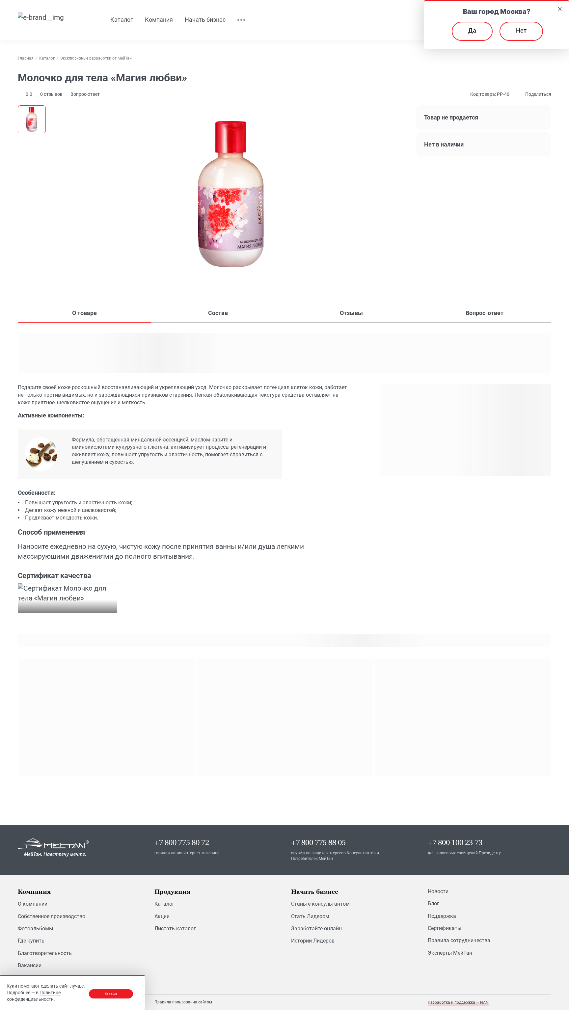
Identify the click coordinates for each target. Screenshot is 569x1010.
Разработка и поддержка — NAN (458, 1002)
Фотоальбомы (35, 928)
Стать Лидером (310, 916)
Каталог (164, 904)
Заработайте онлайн (316, 928)
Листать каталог (175, 928)
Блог (433, 903)
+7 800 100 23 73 (455, 842)
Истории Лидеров (313, 941)
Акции (162, 916)
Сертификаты (444, 928)
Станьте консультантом (320, 904)
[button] (51, 94)
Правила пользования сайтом (183, 1002)
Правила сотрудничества (459, 940)
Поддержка (442, 916)
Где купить (31, 941)
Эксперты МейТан (450, 953)
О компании (32, 904)
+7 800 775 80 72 (181, 842)
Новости (438, 891)
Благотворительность (45, 953)
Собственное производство (51, 916)
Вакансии (29, 965)
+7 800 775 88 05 (318, 842)
